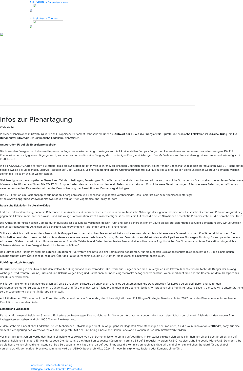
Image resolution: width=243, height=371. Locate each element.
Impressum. (37, 365)
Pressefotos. (75, 369)
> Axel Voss (37, 18)
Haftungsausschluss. (42, 369)
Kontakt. (61, 369)
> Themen (51, 18)
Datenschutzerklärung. (59, 365)
